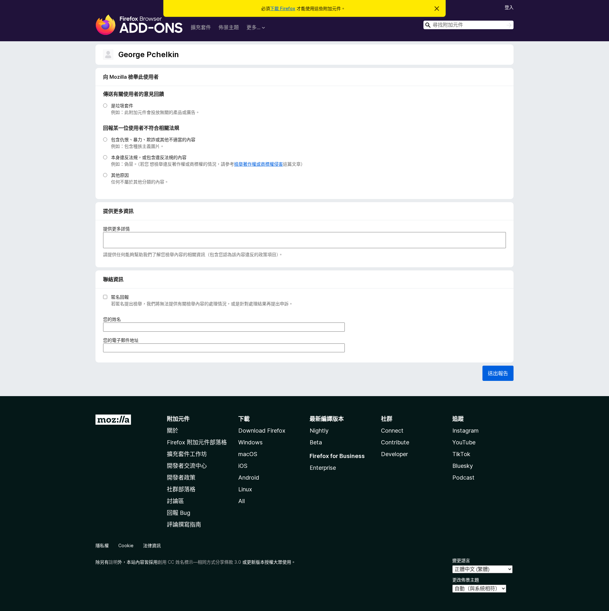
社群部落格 (181, 489)
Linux (245, 489)
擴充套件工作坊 (187, 454)
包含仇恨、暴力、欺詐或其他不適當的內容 (153, 139)
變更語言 (461, 560)
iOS (242, 465)
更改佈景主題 (465, 579)
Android (248, 477)
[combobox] (468, 25)
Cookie (126, 545)
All (241, 501)
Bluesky (462, 465)
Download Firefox (261, 430)
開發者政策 (181, 477)
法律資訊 (152, 545)
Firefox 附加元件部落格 (197, 442)
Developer (394, 454)
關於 (172, 430)
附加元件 (178, 418)
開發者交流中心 (187, 465)
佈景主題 (229, 27)
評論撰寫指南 (184, 524)
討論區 (175, 501)
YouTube (463, 442)
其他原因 (120, 175)
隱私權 (102, 545)
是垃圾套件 (122, 105)
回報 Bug (178, 512)
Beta (316, 442)
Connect (392, 430)
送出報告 (498, 373)
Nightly (319, 430)
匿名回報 (120, 297)
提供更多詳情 (116, 228)
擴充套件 (201, 27)
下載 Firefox (282, 8)
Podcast (463, 477)
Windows (250, 442)
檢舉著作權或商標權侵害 (258, 164)
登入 (509, 7)
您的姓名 (114, 319)
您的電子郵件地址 (123, 340)
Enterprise (323, 467)
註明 (113, 562)
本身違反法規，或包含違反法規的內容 (149, 157)
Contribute (395, 442)
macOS (247, 454)
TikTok (461, 454)
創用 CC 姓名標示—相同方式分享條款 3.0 (199, 562)
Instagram (465, 430)
